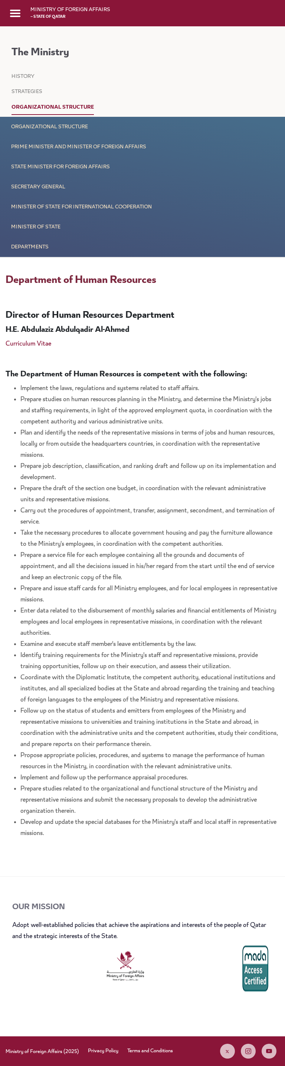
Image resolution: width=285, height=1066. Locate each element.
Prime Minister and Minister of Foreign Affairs (78, 147)
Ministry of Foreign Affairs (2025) (42, 1052)
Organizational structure (49, 127)
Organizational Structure (53, 107)
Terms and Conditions (150, 1051)
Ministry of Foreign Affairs (70, 10)
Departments (30, 247)
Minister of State (35, 227)
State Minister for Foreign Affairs (60, 167)
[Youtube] (269, 1051)
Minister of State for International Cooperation (81, 207)
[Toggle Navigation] (15, 13)
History (23, 76)
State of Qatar (47, 17)
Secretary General (38, 187)
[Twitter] (227, 1051)
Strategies (27, 92)
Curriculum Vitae (28, 344)
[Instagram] (248, 1051)
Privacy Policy (103, 1051)
